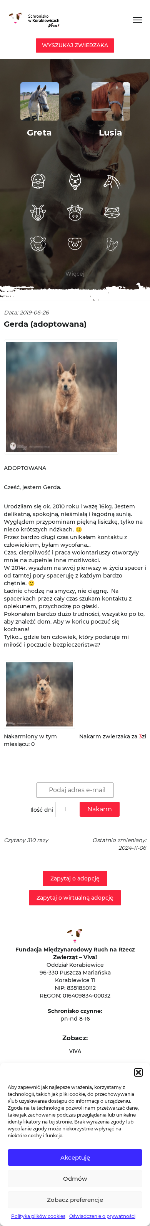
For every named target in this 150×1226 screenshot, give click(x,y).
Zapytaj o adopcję (75, 878)
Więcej (75, 273)
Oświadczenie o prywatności (102, 1216)
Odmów (75, 1178)
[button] (138, 1072)
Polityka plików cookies (38, 1216)
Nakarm (99, 809)
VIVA (75, 1051)
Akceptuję (75, 1157)
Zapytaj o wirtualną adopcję (75, 897)
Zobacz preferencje (75, 1199)
